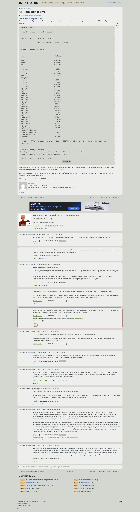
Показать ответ (37, 228)
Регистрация (111, 3)
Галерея (51, 3)
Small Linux (29, 491)
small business (30, 488)
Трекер (76, 3)
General (28, 8)
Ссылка (21, 192)
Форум (63, 3)
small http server (84, 482)
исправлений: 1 (78, 318)
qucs (30, 15)
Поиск (82, 3)
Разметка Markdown (40, 501)
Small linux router (84, 488)
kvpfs (30, 183)
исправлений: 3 (73, 437)
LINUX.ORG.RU (28, 3)
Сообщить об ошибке (23, 503)
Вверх (120, 501)
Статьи (57, 3)
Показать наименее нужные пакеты (32, 197)
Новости (44, 3)
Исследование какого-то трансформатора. (39, 480)
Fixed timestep (30, 482)
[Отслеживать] (118, 24)
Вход (119, 3)
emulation (24, 15)
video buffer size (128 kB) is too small (37, 485)
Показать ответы (38, 363)
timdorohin (36, 226)
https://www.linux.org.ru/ (23, 505)
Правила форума (29, 501)
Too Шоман (82, 491)
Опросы (70, 3)
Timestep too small (35, 11)
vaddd (35, 256)
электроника (36, 15)
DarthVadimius (37, 301)
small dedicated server (86, 480)
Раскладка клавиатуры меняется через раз (104, 197)
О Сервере (20, 501)
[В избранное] (118, 19)
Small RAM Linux (84, 485)
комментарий (30, 234)
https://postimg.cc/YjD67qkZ (33, 19)
